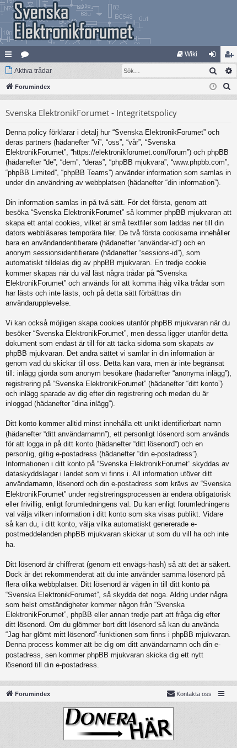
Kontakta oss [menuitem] (194, 694)
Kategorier (27, 56)
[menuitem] (187, 54)
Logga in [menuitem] (214, 56)
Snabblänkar (10, 56)
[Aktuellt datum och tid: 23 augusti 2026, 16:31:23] (213, 87)
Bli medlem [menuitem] (231, 56)
